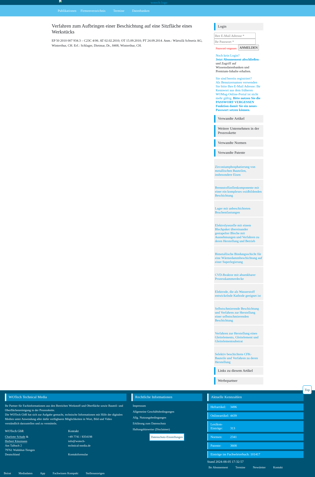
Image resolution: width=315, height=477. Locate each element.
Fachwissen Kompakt (65, 473)
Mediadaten (25, 473)
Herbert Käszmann (16, 441)
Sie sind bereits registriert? (238, 94)
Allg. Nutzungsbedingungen (149, 417)
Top (307, 390)
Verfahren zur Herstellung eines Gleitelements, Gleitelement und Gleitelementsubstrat (236, 337)
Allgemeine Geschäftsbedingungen (153, 411)
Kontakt (278, 467)
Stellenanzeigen (95, 473)
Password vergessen (226, 48)
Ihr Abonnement (218, 467)
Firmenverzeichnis (93, 10)
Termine (240, 467)
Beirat (7, 473)
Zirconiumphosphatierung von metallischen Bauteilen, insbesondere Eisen (235, 170)
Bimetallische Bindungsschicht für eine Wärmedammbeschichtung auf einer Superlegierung (238, 258)
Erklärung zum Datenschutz (149, 423)
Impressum (139, 405)
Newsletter (259, 467)
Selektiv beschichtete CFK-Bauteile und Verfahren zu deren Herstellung (236, 358)
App (42, 473)
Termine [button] (118, 10)
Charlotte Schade (15, 436)
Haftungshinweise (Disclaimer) (151, 429)
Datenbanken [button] (140, 10)
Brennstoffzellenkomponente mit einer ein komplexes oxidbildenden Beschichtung (238, 191)
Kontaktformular (78, 454)
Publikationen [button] (66, 10)
